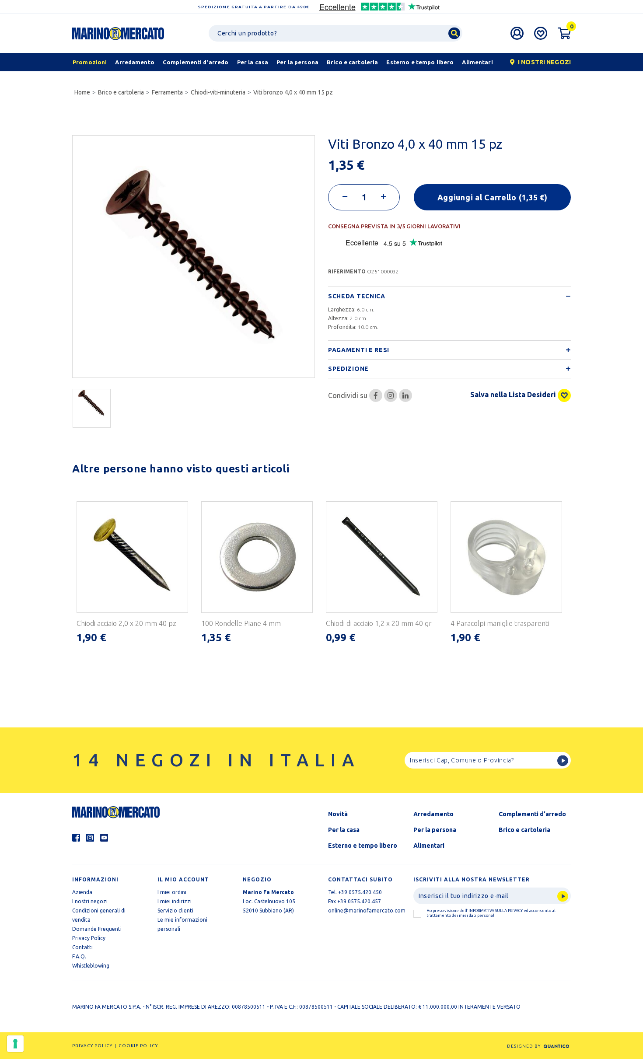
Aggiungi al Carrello (492, 197)
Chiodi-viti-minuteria (218, 92)
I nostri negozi (90, 901)
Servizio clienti (175, 910)
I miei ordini (171, 892)
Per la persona (434, 829)
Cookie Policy (138, 1045)
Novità (338, 814)
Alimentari (428, 845)
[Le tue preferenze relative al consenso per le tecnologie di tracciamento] (15, 1043)
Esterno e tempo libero (362, 845)
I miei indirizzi (174, 901)
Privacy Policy (88, 938)
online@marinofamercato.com (366, 910)
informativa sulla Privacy (495, 911)
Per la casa (344, 829)
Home (82, 92)
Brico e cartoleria (121, 92)
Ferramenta (167, 92)
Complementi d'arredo (532, 814)
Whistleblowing (90, 965)
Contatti (82, 947)
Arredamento (433, 814)
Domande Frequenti (97, 929)
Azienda (82, 892)
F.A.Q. (79, 956)
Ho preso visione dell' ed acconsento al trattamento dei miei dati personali (491, 913)
